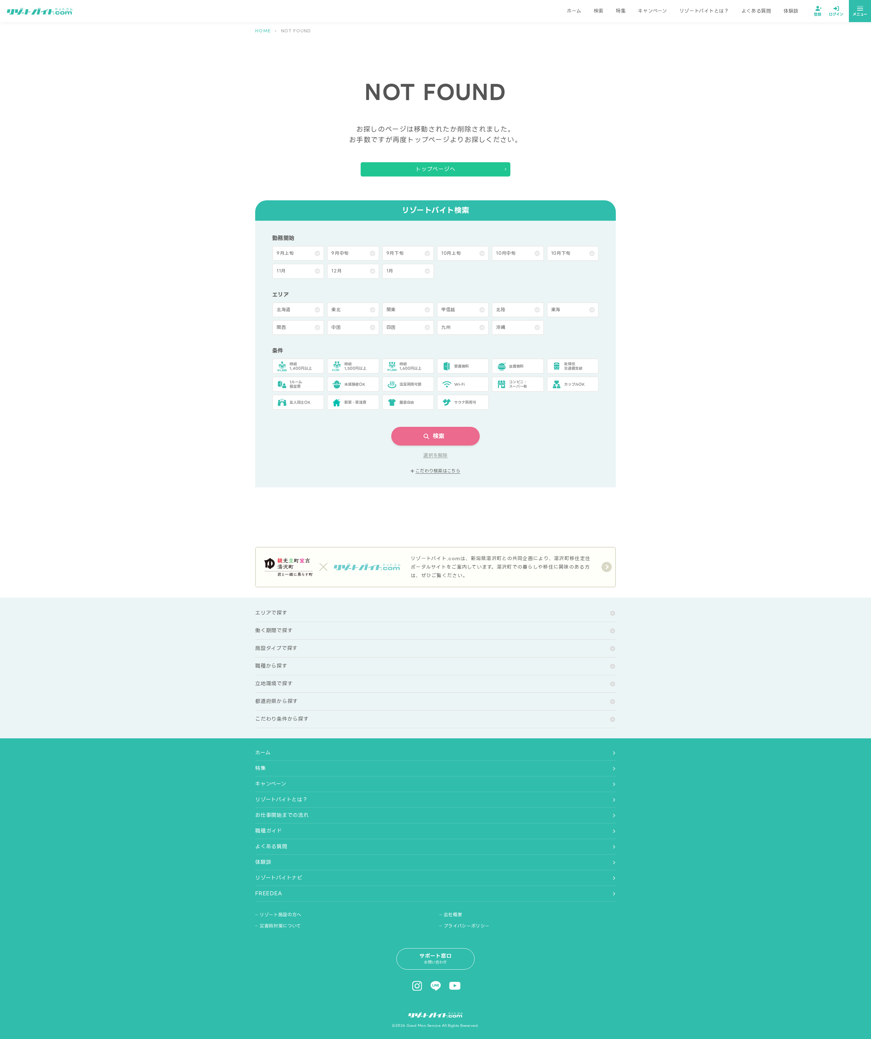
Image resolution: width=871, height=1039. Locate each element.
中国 (336, 327)
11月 (281, 270)
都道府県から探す (276, 701)
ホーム (574, 11)
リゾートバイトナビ (278, 878)
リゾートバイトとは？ (704, 11)
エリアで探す (271, 613)
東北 (336, 309)
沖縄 (500, 327)
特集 (621, 11)
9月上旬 (285, 253)
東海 (555, 309)
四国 (391, 327)
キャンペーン (652, 11)
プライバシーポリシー (467, 925)
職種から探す (271, 666)
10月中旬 (505, 253)
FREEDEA (268, 893)
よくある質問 (756, 11)
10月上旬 (451, 253)
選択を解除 (435, 455)
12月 (336, 270)
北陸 (500, 309)
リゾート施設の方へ (280, 914)
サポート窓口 (436, 958)
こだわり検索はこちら (437, 471)
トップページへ (435, 169)
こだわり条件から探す (282, 719)
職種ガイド (268, 831)
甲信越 (448, 309)
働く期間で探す (274, 630)
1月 (390, 270)
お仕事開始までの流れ (282, 815)
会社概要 (453, 914)
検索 (599, 11)
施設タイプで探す (276, 648)
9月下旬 (395, 253)
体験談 (791, 11)
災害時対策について (280, 925)
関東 (391, 309)
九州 (445, 327)
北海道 (284, 309)
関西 (281, 327)
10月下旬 (561, 253)
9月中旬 (340, 253)
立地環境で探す (274, 684)
